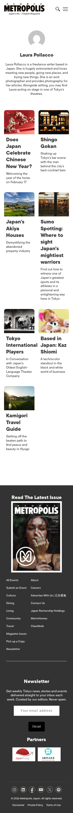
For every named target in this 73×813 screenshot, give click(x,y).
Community (13, 618)
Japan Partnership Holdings (48, 610)
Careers (36, 588)
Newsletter (13, 649)
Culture (11, 595)
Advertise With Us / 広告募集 (48, 595)
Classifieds (37, 626)
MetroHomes (39, 618)
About (35, 580)
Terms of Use (53, 805)
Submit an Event (16, 588)
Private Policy (35, 805)
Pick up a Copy (15, 641)
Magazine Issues (16, 633)
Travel (10, 626)
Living (10, 610)
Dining (10, 603)
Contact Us (38, 603)
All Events (12, 580)
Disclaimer (18, 805)
